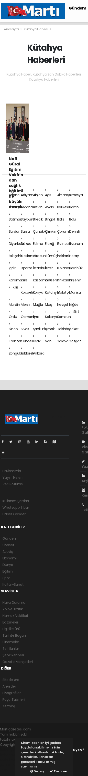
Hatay (74, 255)
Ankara (38, 353)
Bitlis (60, 219)
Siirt (75, 311)
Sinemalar (10, 642)
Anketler (9, 686)
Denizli (74, 231)
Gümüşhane (55, 255)
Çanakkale (41, 231)
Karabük (76, 268)
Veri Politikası (12, 484)
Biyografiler (11, 692)
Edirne (38, 243)
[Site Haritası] (56, 441)
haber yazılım (10, 762)
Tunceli (27, 341)
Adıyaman (29, 194)
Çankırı (50, 231)
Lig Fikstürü (11, 628)
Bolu (72, 219)
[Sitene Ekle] (5, 452)
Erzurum (76, 243)
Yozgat (75, 341)
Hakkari (63, 255)
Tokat (74, 328)
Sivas (25, 328)
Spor (6, 577)
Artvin (38, 207)
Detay (38, 771)
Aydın (49, 207)
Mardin (14, 304)
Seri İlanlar (10, 648)
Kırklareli (27, 353)
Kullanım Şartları (15, 500)
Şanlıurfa (40, 328)
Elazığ (49, 243)
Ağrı (48, 194)
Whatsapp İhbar (15, 507)
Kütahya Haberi (36, 29)
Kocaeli (27, 292)
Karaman (16, 280)
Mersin (26, 304)
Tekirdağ (64, 328)
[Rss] (47, 441)
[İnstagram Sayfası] (21, 441)
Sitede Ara (10, 679)
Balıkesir (63, 207)
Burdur (14, 231)
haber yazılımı (11, 749)
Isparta (26, 268)
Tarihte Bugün (14, 635)
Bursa (25, 231)
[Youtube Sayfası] (30, 441)
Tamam (60, 771)
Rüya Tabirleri (13, 699)
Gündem (77, 8)
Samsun (64, 316)
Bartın (74, 207)
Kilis (15, 287)
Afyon (38, 194)
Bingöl (50, 219)
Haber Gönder (14, 514)
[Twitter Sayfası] (12, 441)
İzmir (49, 268)
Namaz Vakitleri (15, 615)
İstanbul (39, 268)
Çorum (63, 231)
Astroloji (8, 706)
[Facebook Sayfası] (5, 441)
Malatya (64, 292)
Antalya (15, 207)
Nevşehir (64, 304)
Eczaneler (10, 622)
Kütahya (52, 292)
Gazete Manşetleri (17, 661)
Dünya (7, 564)
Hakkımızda (11, 471)
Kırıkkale (63, 280)
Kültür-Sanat (13, 584)
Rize (36, 316)
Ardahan (28, 207)
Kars (24, 280)
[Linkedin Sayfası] (38, 441)
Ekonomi (9, 558)
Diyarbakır (17, 243)
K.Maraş (63, 268)
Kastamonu (42, 280)
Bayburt (27, 219)
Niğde (73, 304)
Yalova (62, 341)
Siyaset (8, 545)
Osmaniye (29, 316)
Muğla (38, 304)
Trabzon (15, 341)
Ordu (13, 316)
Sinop (13, 328)
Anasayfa (11, 29)
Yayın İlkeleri (12, 477)
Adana (14, 194)
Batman (15, 219)
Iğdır (12, 268)
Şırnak (50, 328)
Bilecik (38, 219)
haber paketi (10, 754)
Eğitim (7, 571)
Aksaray (63, 194)
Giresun (39, 255)
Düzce (26, 243)
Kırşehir (75, 280)
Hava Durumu (13, 602)
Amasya (76, 194)
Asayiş (7, 551)
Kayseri (51, 280)
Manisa (75, 292)
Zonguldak (17, 353)
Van (48, 341)
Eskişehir (15, 255)
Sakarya (51, 316)
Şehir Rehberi (13, 655)
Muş (48, 304)
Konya (38, 292)
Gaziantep (29, 255)
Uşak (37, 341)
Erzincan (64, 243)
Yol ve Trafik (12, 609)
